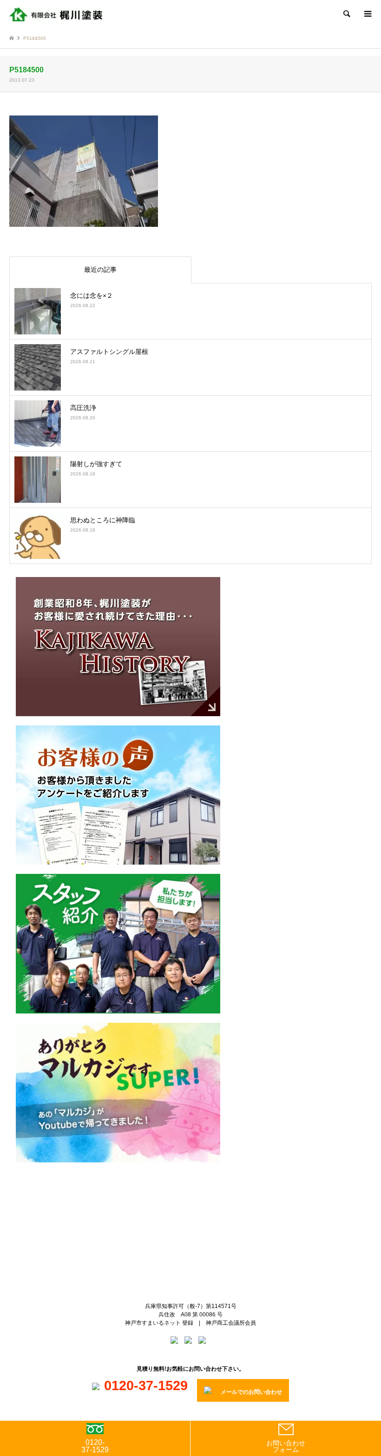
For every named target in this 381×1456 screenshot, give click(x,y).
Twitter (183, 1205)
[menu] (367, 14)
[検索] (346, 14)
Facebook (198, 1205)
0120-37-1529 (95, 1446)
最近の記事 (100, 269)
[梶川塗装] (55, 14)
